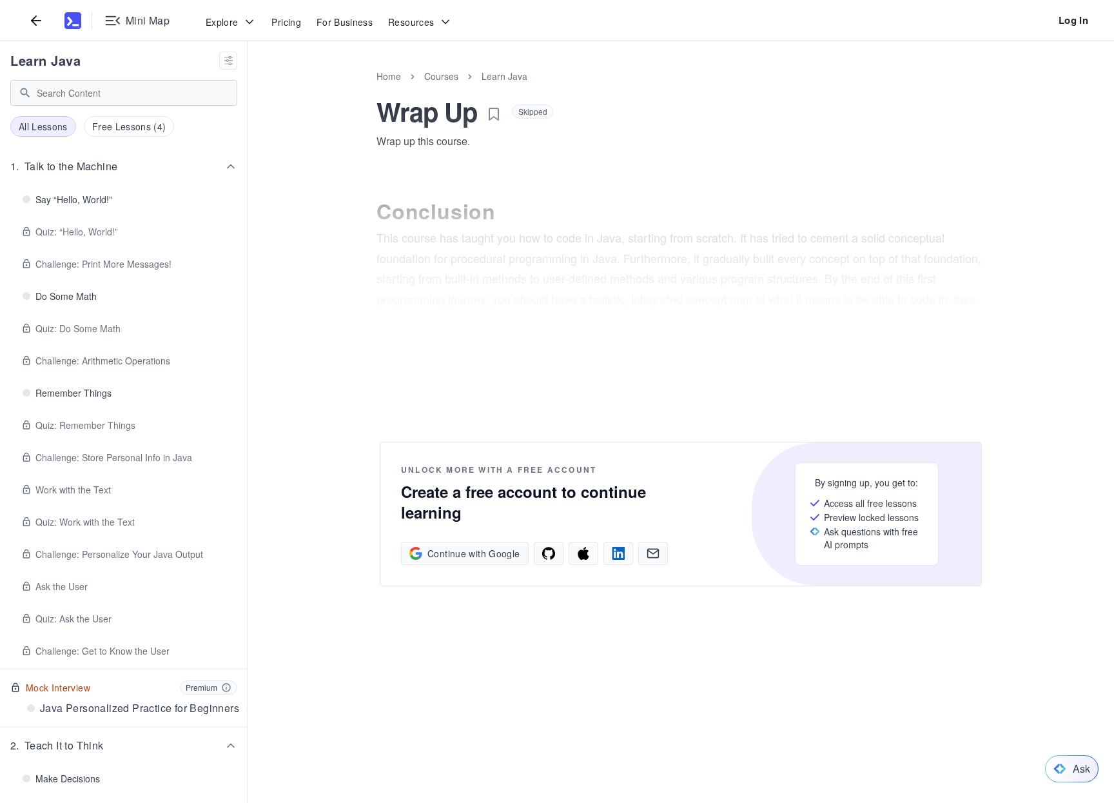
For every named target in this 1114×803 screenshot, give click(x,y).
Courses (441, 76)
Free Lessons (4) (129, 126)
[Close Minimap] (247, 90)
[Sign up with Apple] (583, 553)
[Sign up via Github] (548, 553)
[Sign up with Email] (653, 553)
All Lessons (43, 126)
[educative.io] (72, 20)
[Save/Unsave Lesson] (494, 114)
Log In (1073, 20)
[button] (124, 166)
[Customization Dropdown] (228, 61)
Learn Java (45, 60)
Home (388, 76)
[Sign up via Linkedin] (618, 553)
